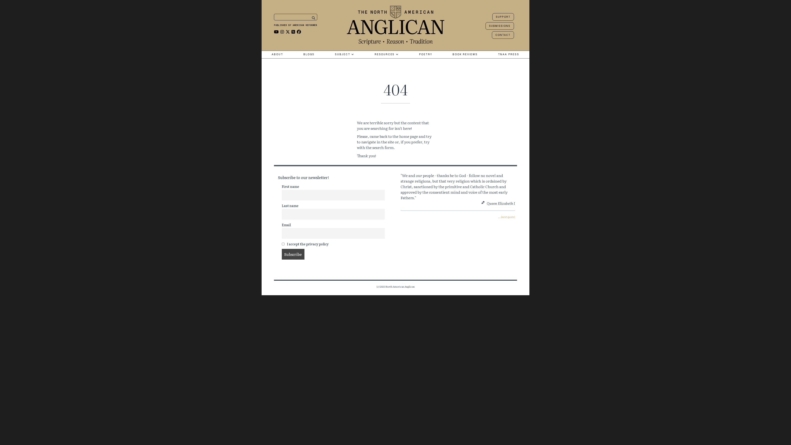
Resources (385, 54)
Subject (343, 54)
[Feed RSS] (293, 31)
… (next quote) (506, 217)
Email (286, 224)
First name (290, 186)
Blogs (309, 54)
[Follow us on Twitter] (288, 31)
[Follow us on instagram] (282, 31)
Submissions (499, 26)
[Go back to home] (395, 24)
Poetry (425, 54)
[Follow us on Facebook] (299, 31)
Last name (290, 205)
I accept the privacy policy (307, 243)
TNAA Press (508, 54)
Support (503, 17)
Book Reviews (465, 54)
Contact (502, 35)
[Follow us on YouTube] (276, 31)
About (277, 54)
